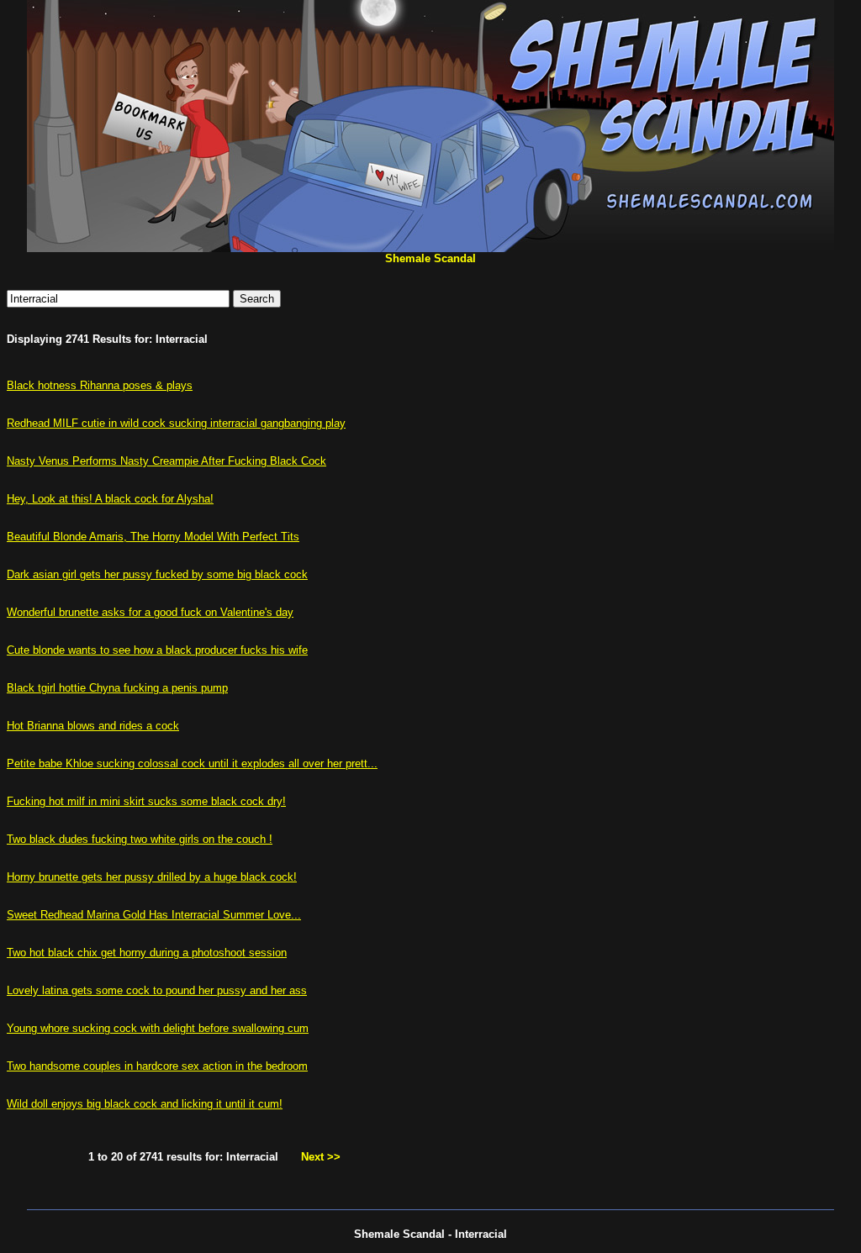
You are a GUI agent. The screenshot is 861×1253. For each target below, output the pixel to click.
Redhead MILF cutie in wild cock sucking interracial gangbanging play (176, 423)
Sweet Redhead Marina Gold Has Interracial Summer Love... (154, 914)
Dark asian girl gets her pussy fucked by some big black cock (157, 574)
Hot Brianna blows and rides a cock (93, 725)
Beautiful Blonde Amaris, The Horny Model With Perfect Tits (153, 536)
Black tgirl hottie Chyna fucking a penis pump (117, 688)
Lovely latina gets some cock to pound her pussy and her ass (157, 990)
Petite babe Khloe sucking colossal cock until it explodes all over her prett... (192, 763)
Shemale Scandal (430, 258)
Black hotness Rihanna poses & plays (100, 385)
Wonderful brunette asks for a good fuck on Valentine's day (150, 612)
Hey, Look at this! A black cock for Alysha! (110, 498)
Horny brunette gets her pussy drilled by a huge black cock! (152, 877)
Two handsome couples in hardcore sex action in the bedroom (157, 1066)
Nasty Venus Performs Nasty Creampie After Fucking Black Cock (166, 461)
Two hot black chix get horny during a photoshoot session (147, 952)
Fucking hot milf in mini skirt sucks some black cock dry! (146, 801)
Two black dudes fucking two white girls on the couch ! (139, 839)
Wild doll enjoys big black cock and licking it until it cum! (145, 1104)
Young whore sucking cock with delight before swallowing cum (158, 1028)
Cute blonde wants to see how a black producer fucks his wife (157, 650)
